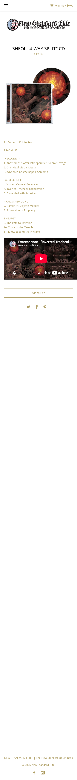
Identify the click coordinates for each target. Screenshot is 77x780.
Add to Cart (38, 293)
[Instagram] (43, 773)
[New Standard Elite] (38, 25)
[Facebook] (34, 773)
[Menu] (6, 5)
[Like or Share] (36, 307)
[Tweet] (28, 307)
